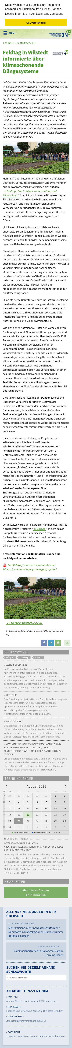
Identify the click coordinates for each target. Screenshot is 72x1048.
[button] (44, 643)
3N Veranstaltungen (21, 832)
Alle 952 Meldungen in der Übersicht (31, 913)
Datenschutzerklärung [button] (49, 13)
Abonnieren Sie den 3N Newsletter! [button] (36, 892)
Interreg (24, 657)
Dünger (10, 657)
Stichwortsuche (17, 977)
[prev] (6, 786)
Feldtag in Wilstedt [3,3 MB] (25, 622)
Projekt (38, 657)
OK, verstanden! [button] (36, 22)
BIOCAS (41, 528)
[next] (65, 786)
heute (58, 832)
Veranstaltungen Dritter (42, 832)
